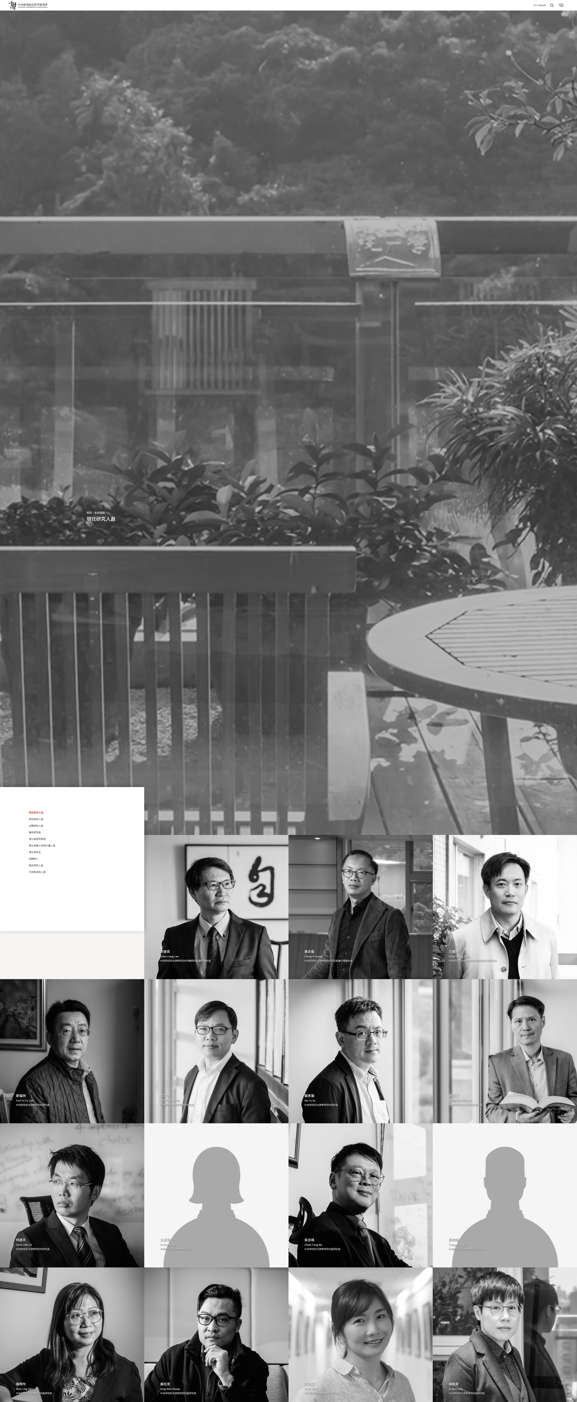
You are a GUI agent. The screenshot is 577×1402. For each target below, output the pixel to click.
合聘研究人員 (36, 825)
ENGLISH (542, 5)
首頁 (89, 512)
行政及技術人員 (37, 872)
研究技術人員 (36, 819)
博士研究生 (35, 852)
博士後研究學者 (37, 839)
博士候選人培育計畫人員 (42, 845)
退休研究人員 (36, 865)
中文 (535, 5)
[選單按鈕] (561, 5)
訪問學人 (33, 858)
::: (530, 5)
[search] (552, 5)
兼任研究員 (35, 832)
